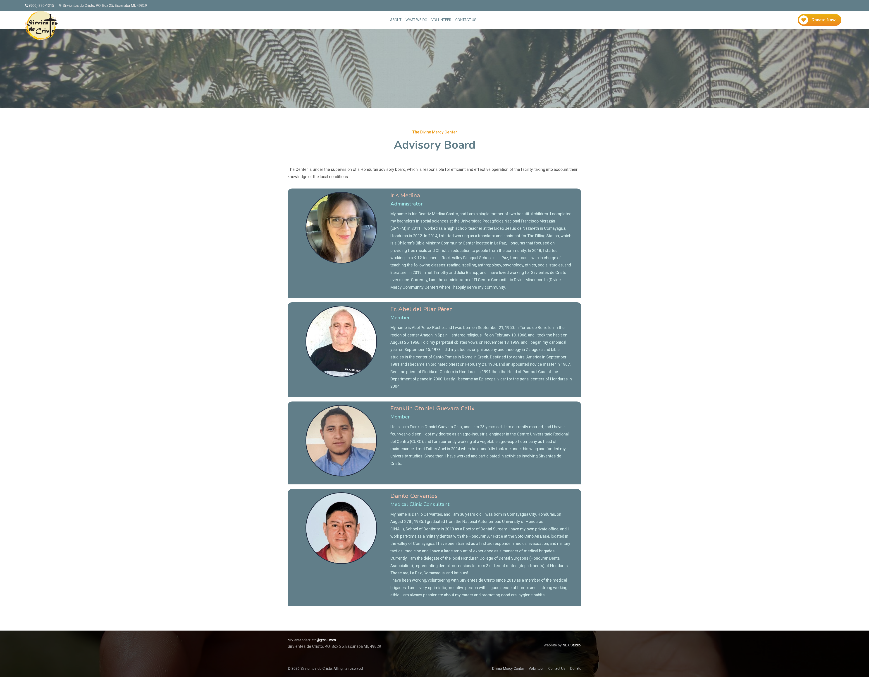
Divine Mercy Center (508, 668)
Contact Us (465, 20)
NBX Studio (572, 645)
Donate (575, 668)
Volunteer (441, 20)
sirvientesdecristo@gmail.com (312, 640)
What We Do (416, 20)
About (395, 20)
